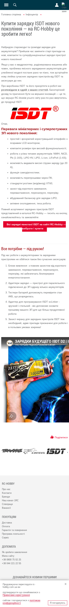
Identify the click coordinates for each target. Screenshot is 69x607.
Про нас (6, 489)
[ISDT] (56, 451)
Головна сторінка (11, 14)
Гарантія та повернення (14, 530)
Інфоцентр (32, 14)
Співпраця (7, 504)
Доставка (7, 522)
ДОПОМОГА (9, 547)
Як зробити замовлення (14, 552)
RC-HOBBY (8, 484)
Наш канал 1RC (10, 500)
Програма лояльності (13, 534)
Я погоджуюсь (57, 602)
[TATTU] (34, 451)
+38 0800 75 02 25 (11, 559)
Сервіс (5, 537)
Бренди (6, 496)
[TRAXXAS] (12, 451)
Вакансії (6, 508)
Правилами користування (16, 595)
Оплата (6, 526)
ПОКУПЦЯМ (9, 517)
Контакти (7, 493)
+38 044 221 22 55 (11, 563)
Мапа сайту (8, 556)
